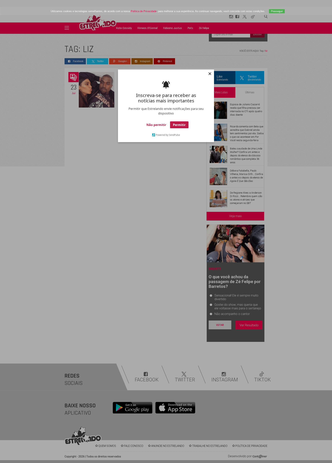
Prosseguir (277, 11)
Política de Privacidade (144, 11)
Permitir (179, 125)
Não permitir (156, 125)
